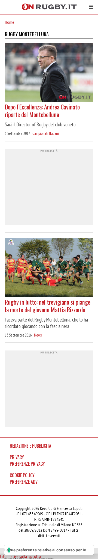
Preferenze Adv (24, 481)
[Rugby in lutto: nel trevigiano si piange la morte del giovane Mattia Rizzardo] (49, 268)
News (38, 335)
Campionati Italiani (45, 133)
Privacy (17, 457)
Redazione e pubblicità (30, 445)
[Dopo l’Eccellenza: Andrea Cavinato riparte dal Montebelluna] (49, 73)
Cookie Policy (22, 475)
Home (9, 22)
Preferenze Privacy (27, 463)
